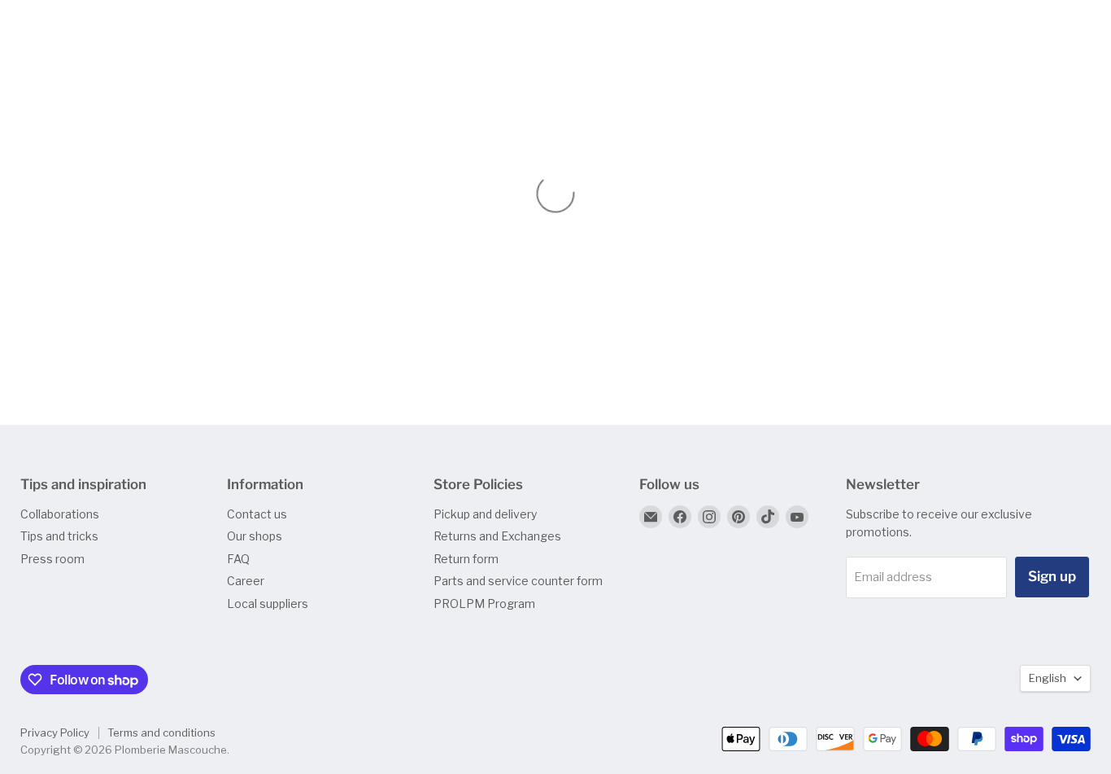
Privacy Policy (54, 732)
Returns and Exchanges (497, 536)
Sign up (1052, 576)
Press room (52, 559)
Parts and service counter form (518, 581)
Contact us (257, 514)
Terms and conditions (161, 732)
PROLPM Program (484, 603)
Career (245, 581)
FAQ (238, 559)
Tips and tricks (59, 536)
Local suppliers (267, 603)
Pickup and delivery (485, 514)
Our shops (254, 536)
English (1047, 677)
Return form (466, 559)
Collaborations (59, 514)
